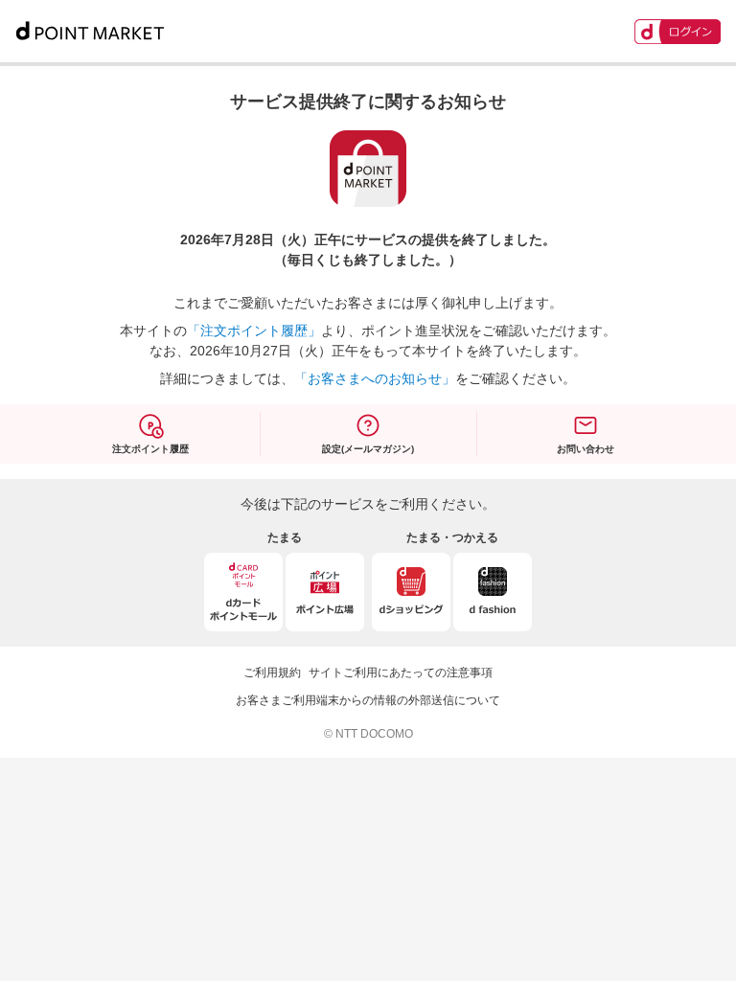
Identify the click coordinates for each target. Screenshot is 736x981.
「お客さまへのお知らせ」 (374, 378)
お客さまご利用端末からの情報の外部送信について (368, 700)
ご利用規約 (272, 672)
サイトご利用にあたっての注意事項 (401, 672)
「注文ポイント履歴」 (254, 330)
